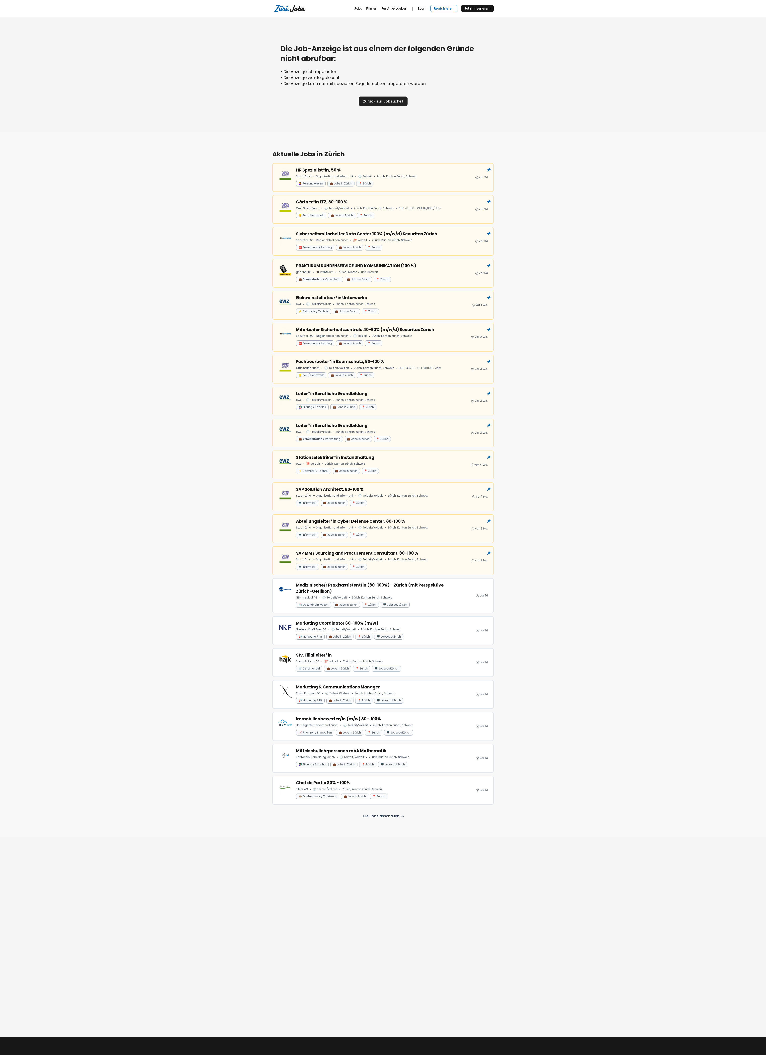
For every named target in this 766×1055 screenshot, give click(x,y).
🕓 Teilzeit (365, 176)
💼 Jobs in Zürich (341, 183)
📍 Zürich (365, 183)
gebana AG (303, 272)
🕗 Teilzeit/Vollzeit (336, 208)
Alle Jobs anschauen (381, 815)
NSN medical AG (307, 597)
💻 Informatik (307, 503)
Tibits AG (302, 789)
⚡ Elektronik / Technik (313, 311)
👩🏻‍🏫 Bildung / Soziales (312, 407)
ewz (298, 304)
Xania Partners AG (308, 693)
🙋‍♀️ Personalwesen (310, 183)
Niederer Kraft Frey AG (311, 629)
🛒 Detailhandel (309, 668)
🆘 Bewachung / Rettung (315, 247)
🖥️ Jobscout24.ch (395, 605)
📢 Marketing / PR (310, 637)
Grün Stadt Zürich (308, 208)
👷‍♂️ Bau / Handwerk (311, 215)
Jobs (358, 8)
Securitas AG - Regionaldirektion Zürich (322, 240)
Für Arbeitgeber (394, 8)
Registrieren (444, 8)
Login (422, 8)
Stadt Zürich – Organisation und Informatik (324, 176)
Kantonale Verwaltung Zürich (315, 757)
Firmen (371, 8)
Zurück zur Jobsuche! (383, 101)
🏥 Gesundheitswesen (313, 605)
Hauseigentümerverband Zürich (317, 725)
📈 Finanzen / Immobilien (315, 733)
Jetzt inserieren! (477, 8)
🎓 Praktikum (325, 272)
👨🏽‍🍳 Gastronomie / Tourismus (317, 796)
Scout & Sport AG (308, 661)
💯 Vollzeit (360, 240)
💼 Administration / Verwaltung (319, 279)
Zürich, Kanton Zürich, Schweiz (397, 176)
